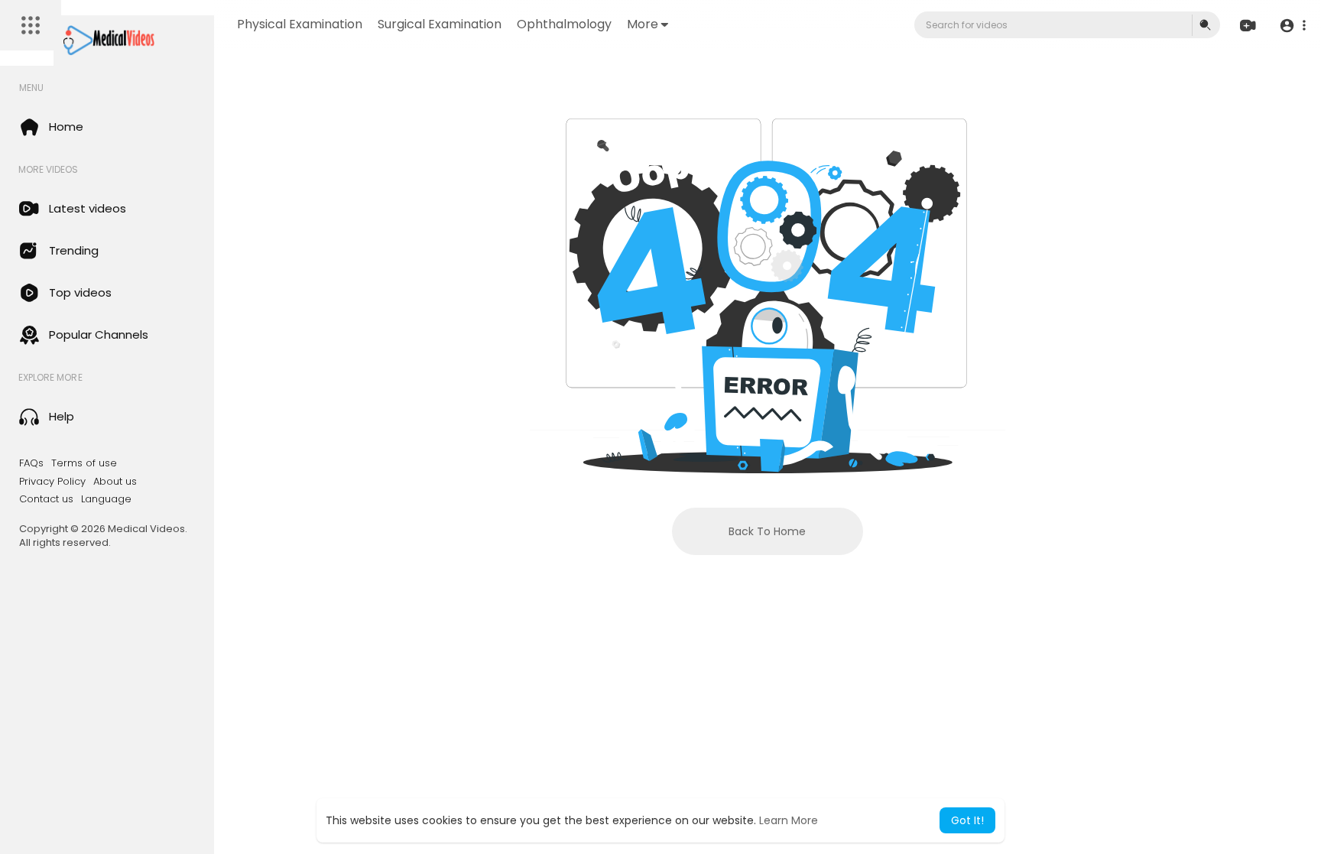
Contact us (46, 499)
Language (106, 499)
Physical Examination (299, 24)
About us (115, 482)
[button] (1292, 25)
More (642, 24)
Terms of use (84, 463)
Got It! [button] (967, 820)
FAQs (31, 463)
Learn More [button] (788, 820)
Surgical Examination (439, 24)
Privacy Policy (52, 482)
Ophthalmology (564, 24)
